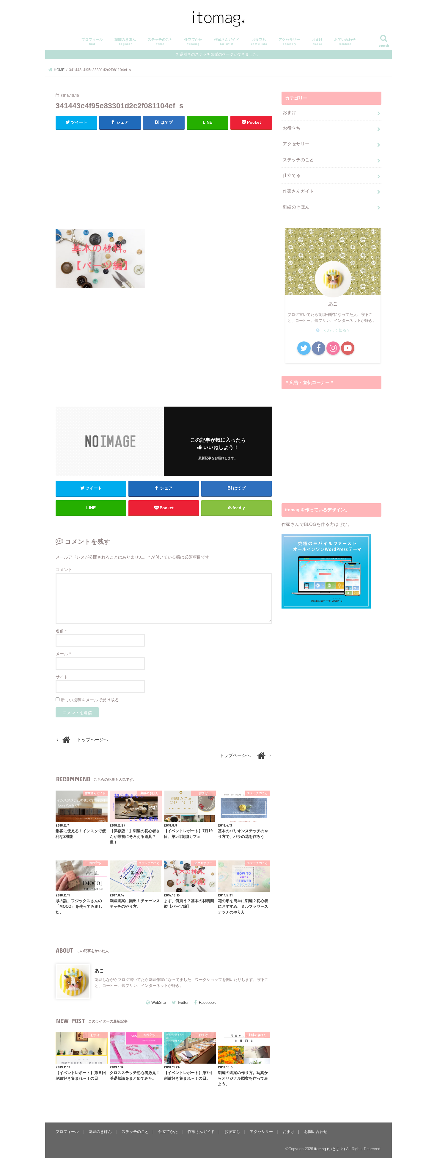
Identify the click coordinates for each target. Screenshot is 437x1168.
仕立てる (292, 175)
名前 (61, 630)
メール (63, 653)
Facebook (207, 1002)
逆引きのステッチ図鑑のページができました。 (220, 54)
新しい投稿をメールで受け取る (90, 699)
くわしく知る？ (336, 330)
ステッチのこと (160, 41)
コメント (64, 569)
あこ (99, 970)
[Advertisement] (164, 177)
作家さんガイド (226, 41)
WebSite (158, 1002)
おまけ (317, 41)
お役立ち (259, 41)
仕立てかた (193, 41)
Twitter (182, 1002)
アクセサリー (289, 41)
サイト (62, 677)
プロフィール (92, 41)
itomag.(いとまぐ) (329, 1149)
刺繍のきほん (125, 41)
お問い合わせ (345, 41)
